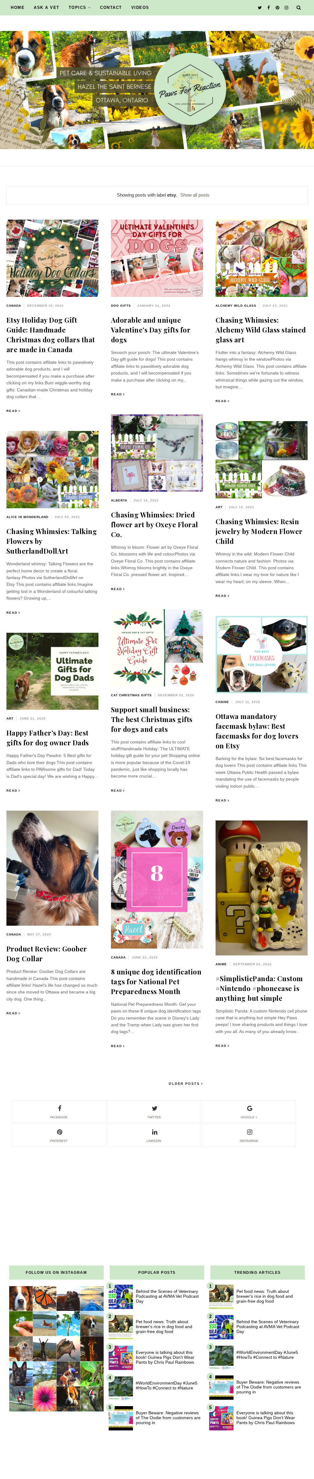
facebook (58, 1117)
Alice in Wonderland (27, 517)
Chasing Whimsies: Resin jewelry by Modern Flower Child (259, 531)
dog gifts (121, 305)
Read (11, 411)
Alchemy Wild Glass (236, 305)
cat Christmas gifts (131, 695)
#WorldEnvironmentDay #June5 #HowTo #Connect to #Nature (166, 1385)
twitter (154, 1117)
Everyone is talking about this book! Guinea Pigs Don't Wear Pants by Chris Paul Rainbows (165, 1357)
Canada (13, 305)
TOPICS (77, 7)
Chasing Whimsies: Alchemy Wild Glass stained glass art (261, 329)
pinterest (58, 1141)
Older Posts (185, 1083)
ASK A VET (46, 7)
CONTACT (111, 7)
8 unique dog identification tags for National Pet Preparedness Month (156, 981)
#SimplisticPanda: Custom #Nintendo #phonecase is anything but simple (259, 988)
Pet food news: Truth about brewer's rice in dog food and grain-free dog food (164, 1326)
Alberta (119, 500)
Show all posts (194, 195)
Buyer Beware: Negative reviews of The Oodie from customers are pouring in (168, 1417)
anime (221, 964)
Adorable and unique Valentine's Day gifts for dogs (151, 329)
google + (249, 1117)
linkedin (154, 1141)
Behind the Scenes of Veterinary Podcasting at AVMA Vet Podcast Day (167, 1296)
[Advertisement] (157, 1190)
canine (222, 702)
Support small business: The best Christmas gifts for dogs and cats (152, 719)
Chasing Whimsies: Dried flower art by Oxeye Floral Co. (154, 524)
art (219, 507)
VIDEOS (140, 7)
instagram (249, 1141)
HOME (18, 7)
